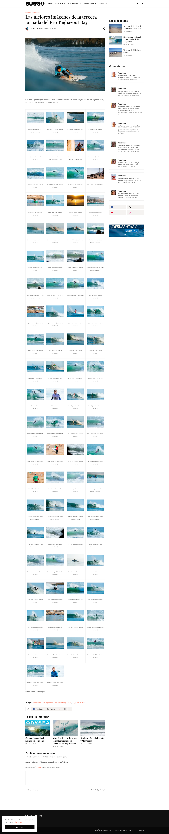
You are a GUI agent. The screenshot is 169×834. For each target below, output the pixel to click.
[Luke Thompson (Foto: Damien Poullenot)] (35, 422)
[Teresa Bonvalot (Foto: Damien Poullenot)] (75, 587)
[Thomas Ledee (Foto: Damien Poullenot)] (35, 643)
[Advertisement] (126, 277)
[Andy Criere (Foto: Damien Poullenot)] (35, 145)
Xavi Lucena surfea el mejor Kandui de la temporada (132, 39)
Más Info (17, 822)
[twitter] (135, 207)
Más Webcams (74, 4)
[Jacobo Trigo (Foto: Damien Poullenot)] (35, 256)
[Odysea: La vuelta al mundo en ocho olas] (37, 728)
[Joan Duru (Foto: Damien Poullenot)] (95, 283)
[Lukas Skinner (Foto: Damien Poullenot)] (95, 366)
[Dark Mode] (138, 4)
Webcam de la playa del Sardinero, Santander (132, 27)
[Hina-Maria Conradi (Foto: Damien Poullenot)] (95, 228)
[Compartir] (104, 29)
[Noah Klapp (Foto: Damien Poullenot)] (55, 477)
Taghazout (77, 703)
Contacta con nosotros (123, 830)
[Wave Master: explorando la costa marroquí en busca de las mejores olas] (65, 728)
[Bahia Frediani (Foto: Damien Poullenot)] (35, 173)
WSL (84, 703)
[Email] (64, 709)
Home (50, 4)
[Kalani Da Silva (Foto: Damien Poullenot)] (35, 339)
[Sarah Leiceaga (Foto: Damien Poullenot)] (55, 560)
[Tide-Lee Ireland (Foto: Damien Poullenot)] (95, 643)
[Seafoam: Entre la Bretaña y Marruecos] (92, 728)
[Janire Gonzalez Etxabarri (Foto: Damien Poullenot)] (95, 256)
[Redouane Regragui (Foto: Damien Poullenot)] (95, 532)
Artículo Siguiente (97, 790)
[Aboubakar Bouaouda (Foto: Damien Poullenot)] (35, 118)
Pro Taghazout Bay (50, 703)
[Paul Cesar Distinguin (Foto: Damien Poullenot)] (95, 505)
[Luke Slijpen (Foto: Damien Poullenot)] (75, 394)
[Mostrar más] (69, 709)
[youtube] (117, 212)
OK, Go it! (19, 827)
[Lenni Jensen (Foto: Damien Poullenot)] (35, 366)
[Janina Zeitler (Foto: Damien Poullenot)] (55, 255)
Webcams (59, 4)
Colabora (103, 4)
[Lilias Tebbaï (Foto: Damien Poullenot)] (75, 366)
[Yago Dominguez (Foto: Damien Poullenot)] (35, 671)
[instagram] (135, 212)
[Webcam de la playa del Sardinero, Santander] (115, 28)
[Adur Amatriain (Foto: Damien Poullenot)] (65, 64)
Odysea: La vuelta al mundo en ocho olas (34, 739)
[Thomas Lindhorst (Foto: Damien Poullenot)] (55, 643)
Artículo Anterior (33, 790)
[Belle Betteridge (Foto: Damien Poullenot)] (55, 172)
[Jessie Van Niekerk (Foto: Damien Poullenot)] (55, 283)
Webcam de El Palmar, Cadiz (132, 51)
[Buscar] (142, 4)
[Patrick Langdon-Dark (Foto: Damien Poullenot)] (95, 477)
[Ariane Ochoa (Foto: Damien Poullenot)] (95, 145)
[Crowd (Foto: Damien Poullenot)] (95, 173)
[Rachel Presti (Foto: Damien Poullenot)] (75, 532)
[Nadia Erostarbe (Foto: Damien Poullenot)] (95, 422)
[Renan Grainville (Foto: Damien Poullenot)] (35, 560)
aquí (39, 767)
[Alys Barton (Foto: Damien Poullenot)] (95, 118)
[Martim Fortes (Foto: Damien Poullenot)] (75, 421)
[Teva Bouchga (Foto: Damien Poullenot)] (95, 588)
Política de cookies (103, 830)
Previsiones (89, 4)
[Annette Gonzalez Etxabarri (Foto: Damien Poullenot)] (55, 145)
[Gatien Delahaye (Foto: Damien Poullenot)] (35, 228)
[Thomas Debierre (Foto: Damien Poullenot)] (95, 615)
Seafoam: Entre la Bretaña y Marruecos (92, 739)
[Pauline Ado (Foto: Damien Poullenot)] (55, 532)
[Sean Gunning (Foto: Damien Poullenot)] (75, 560)
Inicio (27, 12)
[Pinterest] (59, 709)
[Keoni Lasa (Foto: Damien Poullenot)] (55, 339)
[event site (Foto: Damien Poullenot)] (75, 200)
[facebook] (117, 207)
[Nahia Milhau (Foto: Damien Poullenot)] (75, 449)
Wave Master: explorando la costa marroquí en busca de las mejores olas (65, 741)
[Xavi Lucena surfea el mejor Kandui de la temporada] (115, 40)
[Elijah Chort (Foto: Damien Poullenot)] (35, 201)
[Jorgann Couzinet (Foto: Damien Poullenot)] (35, 311)
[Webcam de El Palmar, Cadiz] (115, 52)
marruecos (36, 12)
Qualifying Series (64, 703)
